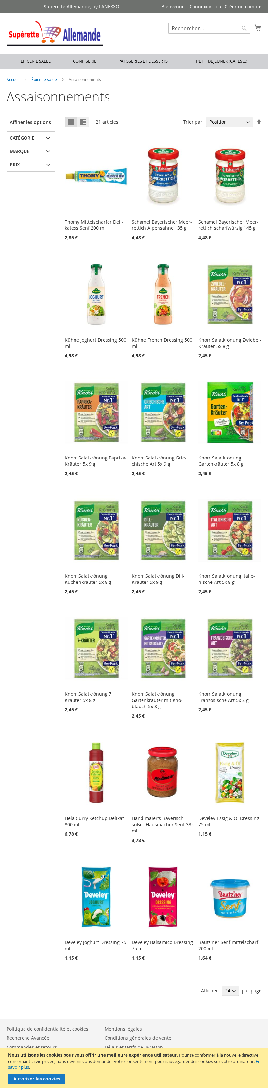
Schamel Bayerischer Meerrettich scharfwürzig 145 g (228, 225)
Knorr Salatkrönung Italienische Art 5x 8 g (226, 579)
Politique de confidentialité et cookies (47, 1029)
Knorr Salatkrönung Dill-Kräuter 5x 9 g (158, 579)
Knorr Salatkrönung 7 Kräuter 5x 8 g (88, 697)
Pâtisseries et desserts (143, 61)
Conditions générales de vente (138, 1038)
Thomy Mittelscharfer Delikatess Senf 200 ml (94, 225)
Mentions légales (123, 1029)
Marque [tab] (19, 151)
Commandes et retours (32, 1047)
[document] (134, 1068)
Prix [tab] (15, 165)
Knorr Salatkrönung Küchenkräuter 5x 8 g (88, 579)
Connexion (201, 6)
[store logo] (55, 33)
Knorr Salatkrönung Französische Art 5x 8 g (223, 697)
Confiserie (84, 61)
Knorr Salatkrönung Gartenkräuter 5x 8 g (220, 461)
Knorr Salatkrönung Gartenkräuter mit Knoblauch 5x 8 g (157, 700)
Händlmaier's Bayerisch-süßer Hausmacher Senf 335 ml (163, 824)
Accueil (14, 79)
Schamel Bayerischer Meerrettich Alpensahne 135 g (162, 225)
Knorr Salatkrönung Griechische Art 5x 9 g (159, 461)
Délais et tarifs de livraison (134, 1047)
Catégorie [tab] (22, 138)
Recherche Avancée (28, 1038)
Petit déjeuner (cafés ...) (221, 61)
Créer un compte (243, 6)
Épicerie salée (36, 61)
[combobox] (209, 28)
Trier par (192, 122)
